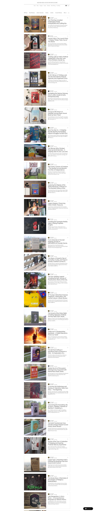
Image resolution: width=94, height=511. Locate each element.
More (65, 12)
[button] (68, 12)
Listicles (51, 12)
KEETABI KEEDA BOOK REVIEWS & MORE (47, 2)
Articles (46, 12)
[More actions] (68, 17)
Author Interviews (40, 12)
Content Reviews (58, 12)
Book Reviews (32, 12)
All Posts (25, 12)
